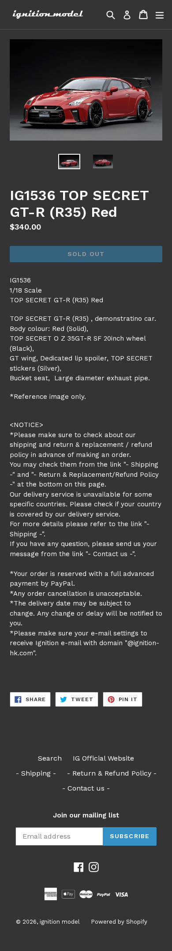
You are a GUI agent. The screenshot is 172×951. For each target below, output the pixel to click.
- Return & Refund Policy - (112, 773)
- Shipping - (36, 773)
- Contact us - (86, 788)
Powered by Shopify (119, 921)
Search (50, 758)
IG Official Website (103, 758)
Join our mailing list (86, 815)
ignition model (60, 921)
